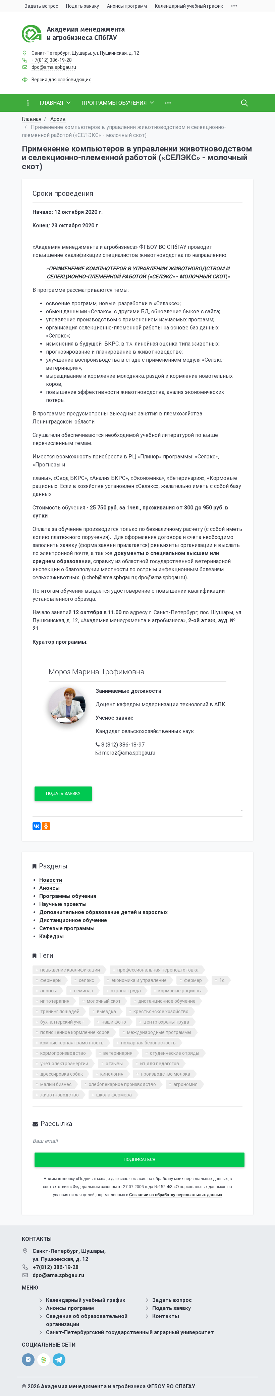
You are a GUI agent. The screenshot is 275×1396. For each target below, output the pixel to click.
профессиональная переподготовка (158, 970)
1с (221, 980)
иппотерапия (54, 1001)
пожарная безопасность (148, 1042)
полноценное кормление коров (75, 1032)
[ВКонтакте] (37, 826)
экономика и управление (139, 980)
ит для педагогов (159, 1063)
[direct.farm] (43, 1359)
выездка (106, 1011)
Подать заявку (63, 793)
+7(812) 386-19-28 (52, 60)
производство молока (165, 1074)
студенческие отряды (174, 1053)
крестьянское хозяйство (160, 1011)
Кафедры (51, 936)
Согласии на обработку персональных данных (175, 1194)
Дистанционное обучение (73, 920)
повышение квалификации (70, 970)
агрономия (185, 1084)
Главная (31, 119)
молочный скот (104, 1001)
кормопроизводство (63, 1053)
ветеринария (117, 1053)
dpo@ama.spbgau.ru (54, 67)
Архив (58, 119)
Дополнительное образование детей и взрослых (103, 912)
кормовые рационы (180, 990)
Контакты (165, 1316)
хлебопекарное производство (122, 1084)
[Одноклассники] (46, 826)
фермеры (50, 980)
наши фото (114, 1022)
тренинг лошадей (59, 1011)
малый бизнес (55, 1084)
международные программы (159, 1032)
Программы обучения (67, 896)
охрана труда (126, 990)
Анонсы (49, 888)
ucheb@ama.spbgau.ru (110, 577)
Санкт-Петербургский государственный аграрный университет (130, 1332)
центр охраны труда (166, 1022)
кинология (111, 1074)
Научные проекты (63, 904)
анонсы (48, 990)
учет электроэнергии (64, 1063)
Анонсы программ (70, 1308)
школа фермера (114, 1094)
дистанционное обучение (167, 1001)
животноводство (59, 1094)
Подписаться (139, 1159)
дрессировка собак (61, 1074)
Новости (50, 880)
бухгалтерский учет (62, 1022)
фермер (193, 980)
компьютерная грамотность (72, 1042)
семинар (83, 990)
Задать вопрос (172, 1300)
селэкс (86, 980)
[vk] (28, 1359)
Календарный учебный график (85, 1300)
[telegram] (59, 1359)
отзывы (114, 1063)
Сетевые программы (67, 928)
